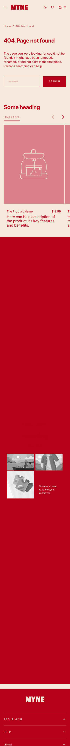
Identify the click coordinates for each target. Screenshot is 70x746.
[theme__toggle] (45, 7)
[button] (52, 7)
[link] (35, 700)
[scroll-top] (61, 737)
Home (7, 26)
